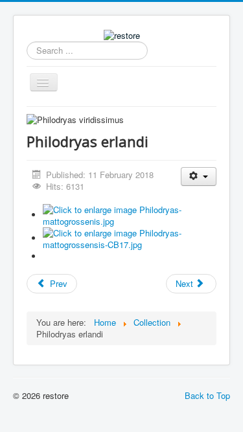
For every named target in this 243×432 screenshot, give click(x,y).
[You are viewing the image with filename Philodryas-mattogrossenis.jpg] (129, 215)
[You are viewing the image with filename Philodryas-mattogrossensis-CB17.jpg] (129, 238)
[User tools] (198, 176)
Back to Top (207, 395)
